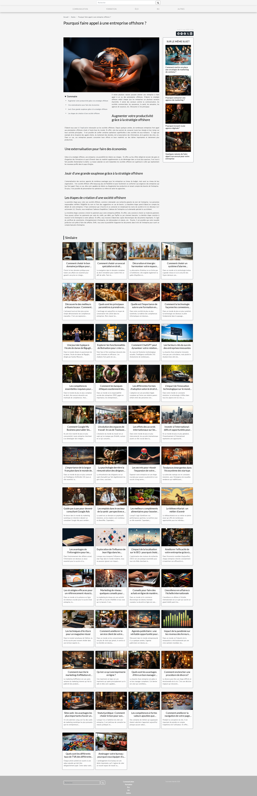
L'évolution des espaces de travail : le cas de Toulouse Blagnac (111, 429)
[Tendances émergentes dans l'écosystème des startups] (177, 455)
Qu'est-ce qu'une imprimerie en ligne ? (111, 673)
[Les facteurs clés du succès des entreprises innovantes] (177, 332)
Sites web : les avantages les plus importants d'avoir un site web (78, 715)
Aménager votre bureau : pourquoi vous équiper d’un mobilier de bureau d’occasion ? (111, 758)
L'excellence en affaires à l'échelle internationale (177, 592)
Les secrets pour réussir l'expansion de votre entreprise (144, 470)
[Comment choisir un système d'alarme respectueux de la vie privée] (177, 251)
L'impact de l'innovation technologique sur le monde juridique (177, 388)
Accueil (65, 17)
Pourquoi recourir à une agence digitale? (175, 127)
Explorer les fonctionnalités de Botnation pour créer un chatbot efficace (111, 348)
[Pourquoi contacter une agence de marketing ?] (178, 85)
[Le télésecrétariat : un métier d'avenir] (177, 496)
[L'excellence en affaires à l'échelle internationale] (177, 578)
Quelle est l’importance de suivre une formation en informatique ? (144, 307)
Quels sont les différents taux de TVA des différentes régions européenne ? (78, 756)
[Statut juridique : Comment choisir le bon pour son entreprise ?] (111, 700)
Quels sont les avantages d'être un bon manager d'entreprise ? (144, 675)
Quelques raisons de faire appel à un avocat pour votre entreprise (177, 156)
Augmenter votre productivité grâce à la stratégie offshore (88, 101)
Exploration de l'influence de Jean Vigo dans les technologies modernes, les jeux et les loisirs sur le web (111, 554)
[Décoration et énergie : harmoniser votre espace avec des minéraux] (144, 251)
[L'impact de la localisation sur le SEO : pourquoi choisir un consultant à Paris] (144, 537)
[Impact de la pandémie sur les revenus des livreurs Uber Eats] (177, 619)
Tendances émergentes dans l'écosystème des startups (177, 469)
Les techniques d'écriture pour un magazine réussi (78, 632)
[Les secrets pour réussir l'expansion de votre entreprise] (144, 455)
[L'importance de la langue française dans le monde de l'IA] (78, 455)
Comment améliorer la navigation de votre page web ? (177, 715)
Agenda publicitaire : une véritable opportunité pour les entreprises (144, 634)
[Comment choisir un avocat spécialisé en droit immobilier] (111, 251)
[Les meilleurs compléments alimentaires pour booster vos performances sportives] (144, 496)
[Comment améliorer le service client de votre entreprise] (111, 619)
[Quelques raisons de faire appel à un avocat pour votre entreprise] (178, 141)
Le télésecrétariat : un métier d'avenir (177, 510)
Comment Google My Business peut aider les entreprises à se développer (78, 429)
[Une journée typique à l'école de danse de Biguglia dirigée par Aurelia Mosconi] (78, 332)
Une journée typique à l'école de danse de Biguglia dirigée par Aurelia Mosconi (78, 348)
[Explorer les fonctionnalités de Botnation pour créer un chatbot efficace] (111, 332)
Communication (80, 9)
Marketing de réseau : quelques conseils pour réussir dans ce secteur (111, 593)
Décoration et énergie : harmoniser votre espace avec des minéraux (144, 266)
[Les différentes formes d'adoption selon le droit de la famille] (144, 373)
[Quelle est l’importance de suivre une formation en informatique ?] (144, 292)
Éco (137, 9)
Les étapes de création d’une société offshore (84, 113)
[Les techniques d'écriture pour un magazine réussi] (78, 619)
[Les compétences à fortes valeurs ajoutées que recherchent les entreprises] (144, 700)
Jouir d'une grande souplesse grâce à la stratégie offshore (88, 109)
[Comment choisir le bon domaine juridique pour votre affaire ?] (78, 251)
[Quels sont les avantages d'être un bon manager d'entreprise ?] (144, 659)
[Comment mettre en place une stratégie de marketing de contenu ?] (178, 54)
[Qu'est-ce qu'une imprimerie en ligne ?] (111, 659)
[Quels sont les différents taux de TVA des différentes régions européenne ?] (78, 741)
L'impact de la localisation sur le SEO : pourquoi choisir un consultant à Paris (144, 552)
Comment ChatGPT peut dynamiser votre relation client (144, 348)
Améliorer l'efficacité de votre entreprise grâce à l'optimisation (177, 552)
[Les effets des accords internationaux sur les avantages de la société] (144, 414)
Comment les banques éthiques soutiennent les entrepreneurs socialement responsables (111, 390)
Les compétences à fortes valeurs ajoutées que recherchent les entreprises (144, 715)
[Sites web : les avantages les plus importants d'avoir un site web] (78, 700)
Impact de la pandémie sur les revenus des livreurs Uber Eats (177, 634)
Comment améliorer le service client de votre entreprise (111, 634)
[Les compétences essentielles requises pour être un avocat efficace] (78, 373)
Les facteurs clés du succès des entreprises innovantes (177, 346)
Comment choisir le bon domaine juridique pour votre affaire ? (78, 266)
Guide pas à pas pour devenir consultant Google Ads (78, 510)
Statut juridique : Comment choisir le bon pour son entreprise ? (111, 715)
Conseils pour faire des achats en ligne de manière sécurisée (144, 593)
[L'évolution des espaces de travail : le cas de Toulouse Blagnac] (111, 414)
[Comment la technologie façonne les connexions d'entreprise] (177, 292)
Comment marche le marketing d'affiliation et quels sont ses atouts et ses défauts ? (78, 676)
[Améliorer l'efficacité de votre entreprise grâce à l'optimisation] (177, 537)
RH (158, 9)
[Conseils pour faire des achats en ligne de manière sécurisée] (144, 578)
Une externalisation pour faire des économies (83, 105)
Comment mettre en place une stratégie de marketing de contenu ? (177, 69)
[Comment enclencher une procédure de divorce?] (177, 659)
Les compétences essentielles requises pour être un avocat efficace (78, 388)
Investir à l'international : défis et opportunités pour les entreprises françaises (177, 429)
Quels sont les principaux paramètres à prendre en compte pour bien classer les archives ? (111, 309)
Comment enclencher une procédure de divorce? (177, 673)
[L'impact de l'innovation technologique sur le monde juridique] (177, 373)
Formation (111, 9)
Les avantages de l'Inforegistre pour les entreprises (78, 552)
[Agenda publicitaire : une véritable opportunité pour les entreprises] (144, 619)
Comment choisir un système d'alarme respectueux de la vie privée (177, 266)
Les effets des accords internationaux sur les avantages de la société (144, 429)
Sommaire (72, 96)
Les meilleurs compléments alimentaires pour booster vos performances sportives (144, 511)
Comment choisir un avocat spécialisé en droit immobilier (111, 266)
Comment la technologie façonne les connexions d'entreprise (177, 307)
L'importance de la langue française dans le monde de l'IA (78, 470)
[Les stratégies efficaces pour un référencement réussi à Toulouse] (78, 578)
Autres (181, 9)
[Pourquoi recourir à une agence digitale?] (178, 113)
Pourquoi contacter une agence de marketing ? (175, 99)
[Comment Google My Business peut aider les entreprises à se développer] (78, 414)
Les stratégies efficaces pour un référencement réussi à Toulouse (78, 593)
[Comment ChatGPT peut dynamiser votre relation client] (144, 332)
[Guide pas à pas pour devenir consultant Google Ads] (78, 496)
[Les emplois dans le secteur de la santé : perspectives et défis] (111, 496)
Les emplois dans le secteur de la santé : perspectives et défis (111, 511)
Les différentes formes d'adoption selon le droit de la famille (144, 388)
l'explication (84, 127)
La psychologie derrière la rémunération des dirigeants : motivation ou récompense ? (111, 472)
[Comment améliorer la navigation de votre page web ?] (177, 700)
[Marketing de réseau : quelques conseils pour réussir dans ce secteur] (111, 578)
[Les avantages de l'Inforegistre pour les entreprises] (78, 537)
